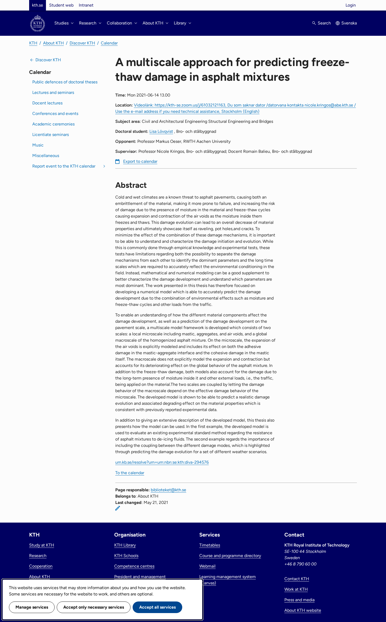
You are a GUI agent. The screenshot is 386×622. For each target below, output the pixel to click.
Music (38, 145)
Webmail (207, 566)
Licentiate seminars (50, 134)
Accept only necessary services (93, 607)
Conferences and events (55, 113)
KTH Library (125, 545)
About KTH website (302, 610)
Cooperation (41, 566)
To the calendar (129, 472)
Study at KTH (41, 545)
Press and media (299, 599)
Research (37, 555)
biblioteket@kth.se (168, 489)
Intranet (86, 5)
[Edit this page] (117, 508)
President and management (140, 576)
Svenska (349, 23)
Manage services (31, 607)
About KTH (53, 43)
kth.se (37, 5)
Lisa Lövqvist (161, 131)
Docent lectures (47, 102)
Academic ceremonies (53, 124)
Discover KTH (82, 43)
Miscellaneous (45, 155)
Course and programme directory (230, 555)
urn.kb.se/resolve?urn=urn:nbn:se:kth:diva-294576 (162, 462)
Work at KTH (296, 589)
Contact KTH (296, 578)
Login (351, 5)
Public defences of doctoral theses (64, 81)
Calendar (109, 43)
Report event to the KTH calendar (63, 166)
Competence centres (134, 566)
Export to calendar (140, 161)
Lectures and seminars (53, 92)
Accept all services (157, 607)
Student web (61, 5)
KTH (33, 43)
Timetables (209, 545)
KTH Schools (126, 555)
